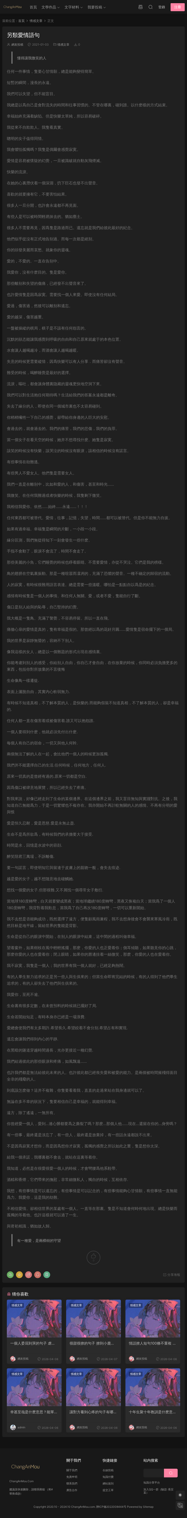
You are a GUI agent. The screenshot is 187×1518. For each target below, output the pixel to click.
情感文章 (63, 44)
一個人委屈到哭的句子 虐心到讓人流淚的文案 (32, 1343)
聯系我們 (71, 1483)
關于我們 (71, 1470)
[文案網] (12, 7)
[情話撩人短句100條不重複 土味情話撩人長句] (152, 1318)
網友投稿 (17, 44)
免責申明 (71, 1477)
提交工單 (108, 1490)
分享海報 (173, 1275)
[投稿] (140, 7)
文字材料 (72, 7)
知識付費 (108, 1477)
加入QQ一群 (150, 1489)
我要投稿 (95, 7)
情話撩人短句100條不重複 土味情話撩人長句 (152, 1343)
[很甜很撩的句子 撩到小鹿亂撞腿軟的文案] (93, 1318)
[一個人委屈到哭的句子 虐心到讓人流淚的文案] (34, 1318)
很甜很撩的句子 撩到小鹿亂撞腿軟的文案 (92, 1343)
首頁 (33, 7)
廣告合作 (71, 1490)
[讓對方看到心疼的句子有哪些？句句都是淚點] (93, 1387)
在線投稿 (108, 1470)
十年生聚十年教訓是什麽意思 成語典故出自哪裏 (152, 1412)
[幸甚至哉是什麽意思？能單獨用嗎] (34, 1387)
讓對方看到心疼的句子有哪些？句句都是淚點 (91, 1412)
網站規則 (108, 1483)
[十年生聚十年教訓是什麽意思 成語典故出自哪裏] (152, 1387)
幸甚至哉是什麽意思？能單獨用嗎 (34, 1412)
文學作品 (49, 7)
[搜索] (150, 7)
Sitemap (148, 1506)
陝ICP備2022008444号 (111, 1506)
